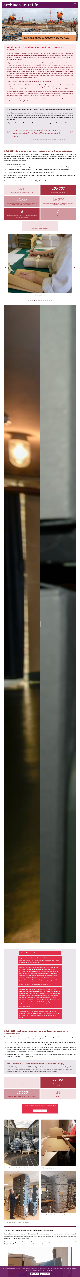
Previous (5, 268)
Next (74, 268)
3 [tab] (32, 301)
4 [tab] (35, 301)
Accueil (34, 33)
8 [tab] (43, 301)
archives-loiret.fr (20, 4)
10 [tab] (47, 301)
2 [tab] (30, 301)
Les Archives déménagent (54, 33)
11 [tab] (50, 301)
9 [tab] (45, 301)
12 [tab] (52, 301)
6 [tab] (39, 301)
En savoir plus (49, 1270)
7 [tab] (41, 301)
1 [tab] (28, 301)
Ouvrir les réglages (40, 1111)
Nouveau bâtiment (41, 33)
